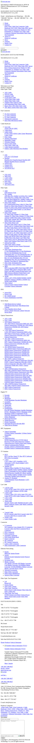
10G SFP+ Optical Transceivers (14, 338)
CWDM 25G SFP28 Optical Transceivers (17, 351)
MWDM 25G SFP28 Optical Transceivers (17, 356)
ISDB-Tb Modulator (17, 413)
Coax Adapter (17, 527)
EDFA (6, 436)
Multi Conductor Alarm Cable (13, 504)
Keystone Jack (9, 560)
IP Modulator (8, 408)
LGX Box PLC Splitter (26, 196)
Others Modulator (10, 417)
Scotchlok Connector (11, 535)
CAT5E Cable (9, 487)
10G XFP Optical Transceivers (14, 323)
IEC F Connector (27, 527)
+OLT (9, 709)
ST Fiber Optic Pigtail (15, 207)
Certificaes (13, 38)
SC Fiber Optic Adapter (12, 214)
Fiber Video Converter (11, 572)
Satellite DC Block (20, 473)
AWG (6, 278)
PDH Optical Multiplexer (12, 573)
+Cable (26, 712)
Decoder (7, 397)
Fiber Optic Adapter (10, 212)
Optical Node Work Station (23, 443)
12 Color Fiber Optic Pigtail (13, 209)
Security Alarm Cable (11, 503)
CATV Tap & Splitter (17, 463)
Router (7, 552)
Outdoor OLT (9, 166)
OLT (12, 28)
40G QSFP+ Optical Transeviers (14, 359)
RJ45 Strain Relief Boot (12, 537)
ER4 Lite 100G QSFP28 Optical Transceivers (18, 376)
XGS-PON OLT (10, 168)
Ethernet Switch (9, 557)
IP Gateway (8, 407)
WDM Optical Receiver (12, 440)
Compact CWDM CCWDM (18, 279)
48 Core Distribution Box (22, 259)
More (6, 663)
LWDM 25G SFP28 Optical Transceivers (17, 354)
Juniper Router (15, 553)
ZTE (6, 155)
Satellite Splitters (12, 474)
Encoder (7, 395)
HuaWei (7, 158)
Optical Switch (9, 284)
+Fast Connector (18, 707)
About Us (7, 36)
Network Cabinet (19, 310)
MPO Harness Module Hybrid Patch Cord (17, 273)
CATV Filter (8, 461)
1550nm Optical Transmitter (13, 433)
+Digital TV (21, 710)
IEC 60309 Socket (10, 296)
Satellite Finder (12, 469)
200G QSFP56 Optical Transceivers (15, 384)
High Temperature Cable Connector (15, 545)
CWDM (28, 278)
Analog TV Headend (11, 478)
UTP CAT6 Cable (19, 494)
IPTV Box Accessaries (11, 458)
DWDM (7, 279)
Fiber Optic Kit (26, 590)
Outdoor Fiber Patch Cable (20, 241)
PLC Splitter (8, 194)
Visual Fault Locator (14, 596)
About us (7, 38)
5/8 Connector (9, 527)
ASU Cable (8, 92)
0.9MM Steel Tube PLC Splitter (21, 201)
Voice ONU (8, 183)
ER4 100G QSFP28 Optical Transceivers (17, 374)
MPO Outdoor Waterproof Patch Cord (16, 274)
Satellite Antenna (22, 469)
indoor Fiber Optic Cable (12, 101)
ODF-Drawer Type (10, 192)
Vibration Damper (10, 142)
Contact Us (8, 45)
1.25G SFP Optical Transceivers (14, 330)
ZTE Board (14, 156)
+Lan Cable (19, 712)
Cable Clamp (8, 132)
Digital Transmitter (10, 422)
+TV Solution (12, 712)
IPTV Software (27, 456)
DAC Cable (8, 320)
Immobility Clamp (10, 140)
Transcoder (8, 405)
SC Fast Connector (10, 114)
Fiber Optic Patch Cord (11, 223)
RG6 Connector (21, 529)
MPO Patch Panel (20, 268)
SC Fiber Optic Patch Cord (13, 224)
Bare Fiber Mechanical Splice (13, 120)
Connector (8, 33)
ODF (6, 191)
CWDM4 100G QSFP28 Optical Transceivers (18, 381)
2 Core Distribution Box (12, 251)
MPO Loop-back (10, 268)
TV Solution (15, 31)
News (6, 40)
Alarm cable (8, 501)
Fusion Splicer (9, 585)
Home (6, 23)
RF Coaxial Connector (11, 542)
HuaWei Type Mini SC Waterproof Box (16, 261)
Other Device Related (11, 425)
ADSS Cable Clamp (19, 133)
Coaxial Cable (9, 512)
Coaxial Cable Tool (10, 529)
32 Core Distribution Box (15, 258)
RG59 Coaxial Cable (11, 514)
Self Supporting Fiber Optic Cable (15, 104)
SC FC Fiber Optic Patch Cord (18, 230)
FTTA (30, 241)
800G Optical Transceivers (12, 389)
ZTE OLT (8, 156)
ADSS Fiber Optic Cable (12, 99)
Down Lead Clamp (10, 143)
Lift (6, 581)
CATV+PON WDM (14, 278)
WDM (6, 276)
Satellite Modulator (26, 410)
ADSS (6, 128)
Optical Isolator (18, 284)
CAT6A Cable (9, 494)
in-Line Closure (18, 246)
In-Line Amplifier (21, 471)
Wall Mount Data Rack (11, 305)
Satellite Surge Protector (18, 476)
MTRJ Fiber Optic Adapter (13, 221)
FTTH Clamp (9, 133)
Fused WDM (13, 281)
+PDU (26, 709)
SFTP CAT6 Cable (14, 496)
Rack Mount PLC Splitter (17, 199)
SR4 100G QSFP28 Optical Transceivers (17, 370)
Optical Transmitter (10, 431)
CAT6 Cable (8, 492)
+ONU (13, 709)
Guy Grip (7, 127)
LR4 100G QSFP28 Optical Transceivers (19, 373)
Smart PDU (8, 292)
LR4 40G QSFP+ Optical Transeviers (19, 361)
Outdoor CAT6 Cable (26, 496)
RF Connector (9, 540)
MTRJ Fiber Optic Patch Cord (21, 236)
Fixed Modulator (20, 479)
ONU (16, 28)
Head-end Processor (11, 418)
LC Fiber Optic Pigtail (15, 206)
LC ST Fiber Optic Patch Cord (18, 233)
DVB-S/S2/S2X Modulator (16, 414)
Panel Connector (9, 539)
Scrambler (8, 402)
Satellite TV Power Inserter (22, 468)
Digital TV (24, 30)
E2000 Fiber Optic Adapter (18, 217)
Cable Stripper (17, 590)
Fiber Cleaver (9, 590)
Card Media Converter (11, 565)
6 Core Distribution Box (14, 253)
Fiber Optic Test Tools (11, 593)
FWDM (23, 278)
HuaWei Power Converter (17, 161)
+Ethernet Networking (15, 714)
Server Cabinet (9, 310)
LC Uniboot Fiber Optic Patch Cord (22, 226)
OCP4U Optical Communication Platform (17, 446)
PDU (26, 28)
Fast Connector (20, 26)
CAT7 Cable (8, 497)
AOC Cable (8, 318)
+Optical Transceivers (10, 710)
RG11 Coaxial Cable (19, 516)
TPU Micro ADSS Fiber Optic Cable (16, 107)
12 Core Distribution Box (22, 254)
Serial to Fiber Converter (12, 575)
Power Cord (8, 294)
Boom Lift (8, 583)
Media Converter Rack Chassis (14, 568)
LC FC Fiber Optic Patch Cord (21, 233)
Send (3, 738)
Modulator (8, 398)
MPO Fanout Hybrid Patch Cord (21, 271)
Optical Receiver (10, 438)
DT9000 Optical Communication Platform (17, 448)
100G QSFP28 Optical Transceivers (15, 369)
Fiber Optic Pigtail (10, 202)
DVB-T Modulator (22, 412)
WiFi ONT (8, 176)
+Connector (4, 714)
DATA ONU (8, 179)
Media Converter (10, 562)
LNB (6, 469)
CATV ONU (8, 178)
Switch (7, 555)
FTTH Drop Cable (10, 97)
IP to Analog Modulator (24, 415)
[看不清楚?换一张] (22, 736)
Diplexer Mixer (9, 468)
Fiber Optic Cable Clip (11, 145)
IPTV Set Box (9, 456)
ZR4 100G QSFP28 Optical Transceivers (18, 371)
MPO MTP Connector (16, 269)
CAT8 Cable (8, 499)
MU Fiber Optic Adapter (24, 219)
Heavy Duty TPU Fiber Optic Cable (15, 106)
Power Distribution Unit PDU (13, 297)
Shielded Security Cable (25, 503)
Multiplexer (8, 403)
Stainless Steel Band (11, 138)
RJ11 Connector (9, 532)
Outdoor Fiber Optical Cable (13, 102)
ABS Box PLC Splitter (11, 196)
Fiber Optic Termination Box (13, 263)
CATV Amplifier (17, 461)
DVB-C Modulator (10, 412)
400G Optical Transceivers (12, 387)
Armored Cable (9, 96)
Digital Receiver (9, 420)
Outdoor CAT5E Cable (20, 491)
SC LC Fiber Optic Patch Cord (21, 229)
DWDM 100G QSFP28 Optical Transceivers (18, 379)
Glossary (7, 41)
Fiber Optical (8, 283)
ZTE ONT (8, 174)
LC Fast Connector (10, 115)
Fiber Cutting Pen (10, 591)
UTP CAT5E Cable (10, 489)
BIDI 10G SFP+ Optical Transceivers (17, 341)
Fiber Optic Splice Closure (12, 244)
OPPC (16, 128)
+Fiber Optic (20, 709)
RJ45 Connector (9, 534)
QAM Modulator (10, 400)
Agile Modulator (9, 479)
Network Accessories (11, 570)
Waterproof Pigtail (27, 207)
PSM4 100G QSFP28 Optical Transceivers (17, 378)
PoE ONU (8, 181)
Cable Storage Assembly (12, 147)
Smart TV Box (18, 456)
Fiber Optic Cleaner (10, 586)
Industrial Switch (19, 557)
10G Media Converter (11, 563)
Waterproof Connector (11, 119)
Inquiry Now (8, 43)
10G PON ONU (9, 184)
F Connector (8, 525)
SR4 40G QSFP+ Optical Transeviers (16, 360)
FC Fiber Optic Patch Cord (13, 228)
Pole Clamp (8, 137)
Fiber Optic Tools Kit (11, 588)
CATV (7, 459)
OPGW (11, 128)
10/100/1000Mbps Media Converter (21, 567)
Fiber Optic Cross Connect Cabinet (15, 264)
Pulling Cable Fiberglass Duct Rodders (16, 148)
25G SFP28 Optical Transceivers (14, 347)
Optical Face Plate (10, 243)
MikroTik (7, 553)
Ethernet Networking (17, 33)
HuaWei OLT (9, 160)
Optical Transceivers (14, 30)
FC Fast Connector (10, 117)
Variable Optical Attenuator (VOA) (15, 649)
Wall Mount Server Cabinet (13, 304)
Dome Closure (9, 246)
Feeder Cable (8, 517)
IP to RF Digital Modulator (13, 410)
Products (7, 25)
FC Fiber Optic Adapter (17, 216)
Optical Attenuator (16, 286)
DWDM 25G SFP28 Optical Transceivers (17, 352)
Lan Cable (22, 31)
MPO (6, 266)
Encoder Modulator (21, 400)
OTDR (7, 595)
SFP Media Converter (24, 563)
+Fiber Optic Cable (6, 707)
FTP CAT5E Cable (22, 489)
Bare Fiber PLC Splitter (12, 197)
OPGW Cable (9, 94)
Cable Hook (8, 130)
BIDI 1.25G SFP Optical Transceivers (18, 332)
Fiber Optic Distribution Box (13, 249)
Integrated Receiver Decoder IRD (15, 423)
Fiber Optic (21, 28)
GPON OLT (8, 163)
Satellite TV (8, 466)
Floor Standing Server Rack (13, 309)
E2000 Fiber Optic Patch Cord (14, 238)
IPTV (6, 454)
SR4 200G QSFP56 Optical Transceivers (17, 385)
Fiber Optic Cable (10, 26)
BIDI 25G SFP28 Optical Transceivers (18, 349)
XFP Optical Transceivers (12, 322)
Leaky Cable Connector (12, 544)
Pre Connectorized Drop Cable (14, 204)
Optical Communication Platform (14, 445)
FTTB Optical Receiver (17, 441)
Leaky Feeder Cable (11, 519)
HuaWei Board (17, 160)
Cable (27, 31)
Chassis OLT (8, 165)
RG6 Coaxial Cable (23, 514)
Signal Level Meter (15, 595)
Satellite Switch (22, 474)
